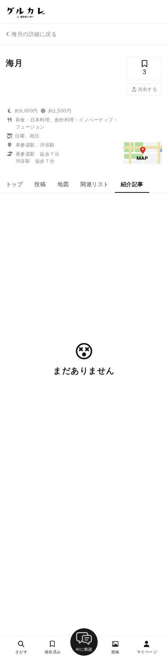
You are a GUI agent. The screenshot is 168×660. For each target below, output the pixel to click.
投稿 (40, 184)
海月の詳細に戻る (34, 34)
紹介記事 (132, 184)
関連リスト (94, 184)
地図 (63, 184)
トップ (14, 184)
